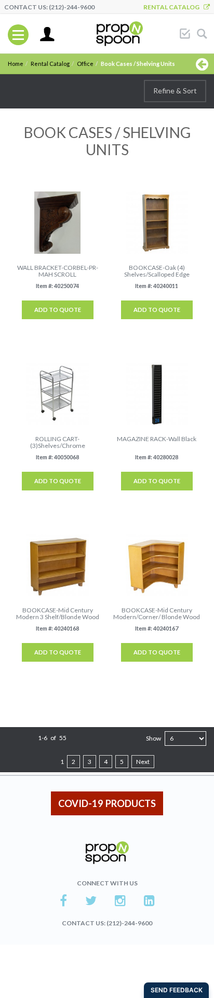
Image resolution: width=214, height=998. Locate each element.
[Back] (202, 63)
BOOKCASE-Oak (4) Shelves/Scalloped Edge (157, 271)
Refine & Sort (175, 90)
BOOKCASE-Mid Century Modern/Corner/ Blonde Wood (156, 613)
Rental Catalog (173, 7)
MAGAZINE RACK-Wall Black (156, 438)
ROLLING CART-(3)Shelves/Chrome (57, 442)
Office (85, 63)
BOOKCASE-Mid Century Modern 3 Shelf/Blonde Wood (57, 613)
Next (143, 761)
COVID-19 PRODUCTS (107, 803)
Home (15, 63)
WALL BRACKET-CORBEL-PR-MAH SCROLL (57, 271)
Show (153, 738)
